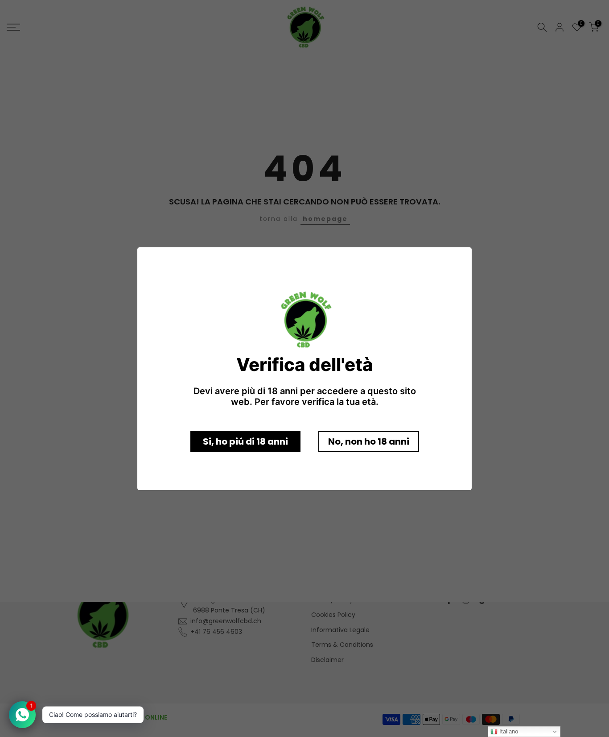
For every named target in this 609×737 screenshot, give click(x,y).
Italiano (508, 731)
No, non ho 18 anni (368, 441)
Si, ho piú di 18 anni (245, 441)
